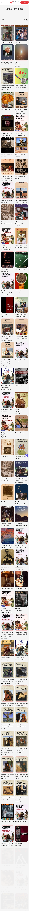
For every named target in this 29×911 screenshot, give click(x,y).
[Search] (5, 2)
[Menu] (2, 2)
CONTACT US (24, 2)
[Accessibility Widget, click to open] (26, 455)
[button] (3, 20)
